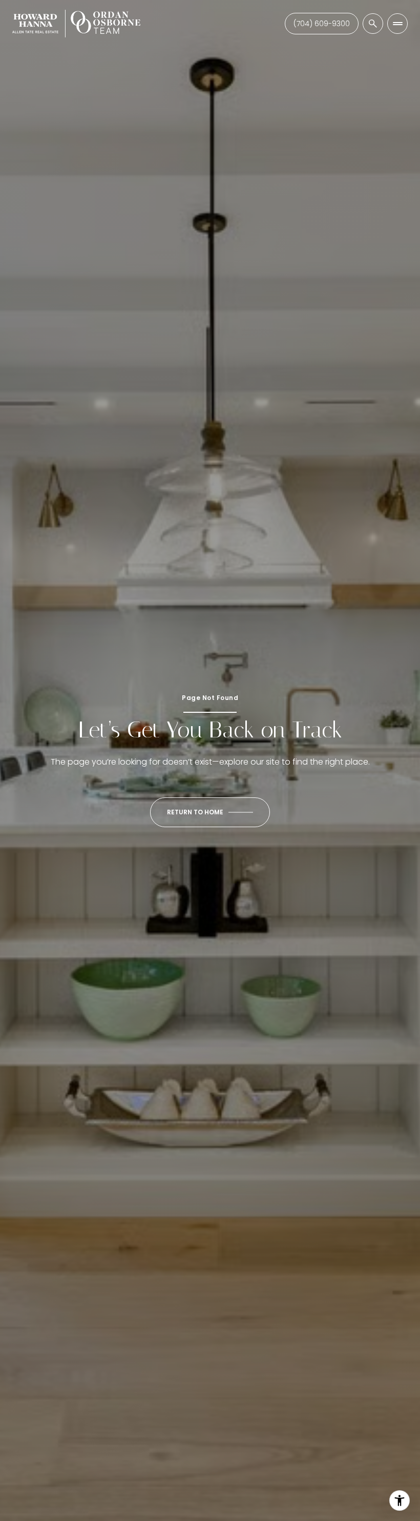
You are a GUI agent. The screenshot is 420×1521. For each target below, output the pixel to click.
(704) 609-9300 (321, 23)
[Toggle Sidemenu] (397, 23)
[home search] (373, 23)
